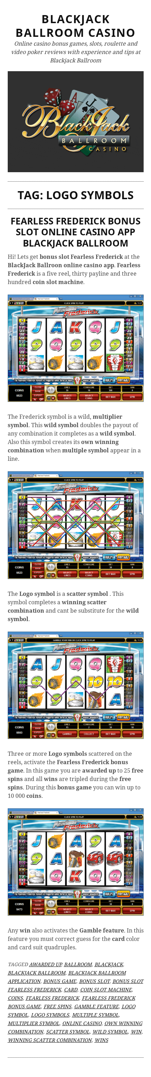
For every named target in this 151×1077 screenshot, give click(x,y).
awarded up (45, 964)
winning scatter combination (50, 1040)
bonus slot (94, 981)
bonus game (59, 981)
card (70, 989)
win (136, 1031)
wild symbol (110, 1031)
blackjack (108, 964)
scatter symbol (68, 1031)
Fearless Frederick (52, 998)
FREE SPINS (57, 1006)
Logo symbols (50, 1014)
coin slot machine (106, 989)
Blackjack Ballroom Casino (75, 25)
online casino (81, 1023)
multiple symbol (95, 1014)
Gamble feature (96, 1006)
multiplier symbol (33, 1023)
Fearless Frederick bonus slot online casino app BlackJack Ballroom (75, 232)
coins (15, 998)
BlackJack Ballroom (36, 972)
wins (101, 1040)
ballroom (78, 964)
